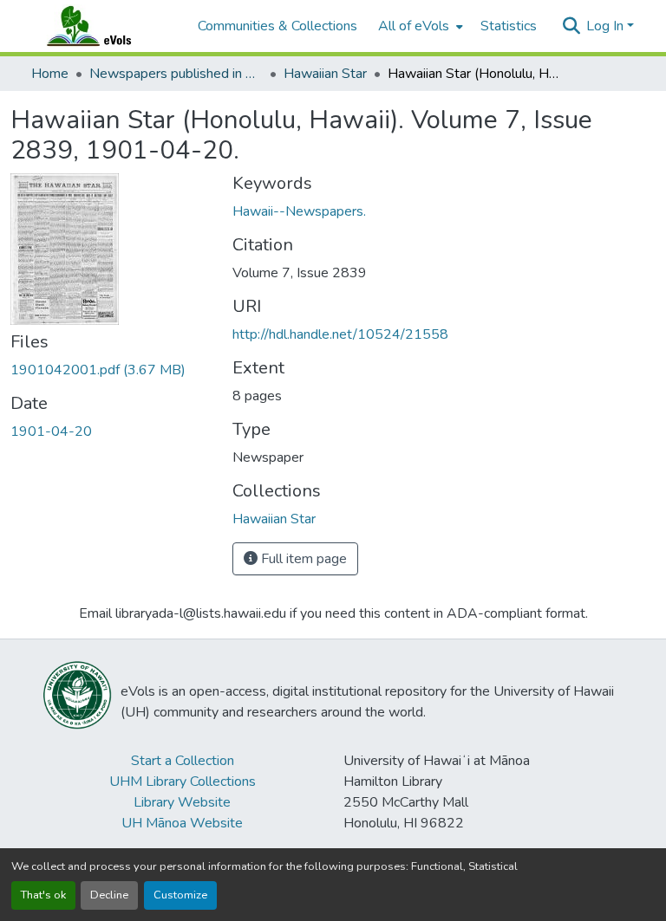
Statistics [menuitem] (508, 26)
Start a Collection (182, 760)
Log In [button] (606, 26)
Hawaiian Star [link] (325, 73)
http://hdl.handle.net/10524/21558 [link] (340, 334)
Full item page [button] (302, 558)
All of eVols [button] (413, 26)
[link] (111, 370)
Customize (180, 895)
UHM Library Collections (182, 781)
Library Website (182, 802)
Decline (109, 895)
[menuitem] (419, 26)
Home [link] (50, 73)
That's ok (43, 895)
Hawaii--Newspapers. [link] (299, 211)
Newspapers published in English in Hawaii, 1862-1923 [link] (176, 73)
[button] (105, 26)
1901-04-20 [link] (51, 431)
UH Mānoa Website (182, 823)
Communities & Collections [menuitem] (277, 26)
